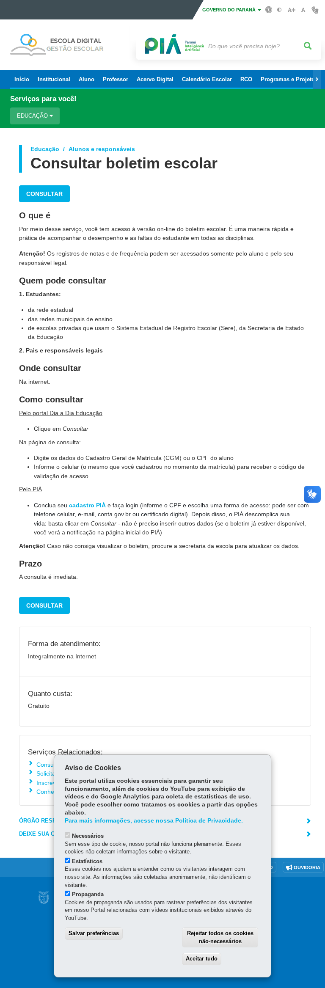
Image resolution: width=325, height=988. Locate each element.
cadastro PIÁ (87, 505)
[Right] (317, 79)
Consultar (44, 193)
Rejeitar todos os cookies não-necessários (220, 937)
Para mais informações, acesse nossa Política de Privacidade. (154, 820)
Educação (33, 116)
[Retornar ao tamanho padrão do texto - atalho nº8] (303, 10)
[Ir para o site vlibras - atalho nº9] (315, 10)
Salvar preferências (94, 933)
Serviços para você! (43, 99)
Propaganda (88, 894)
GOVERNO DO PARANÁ (229, 9)
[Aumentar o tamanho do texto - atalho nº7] (291, 10)
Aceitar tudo (202, 958)
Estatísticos (87, 861)
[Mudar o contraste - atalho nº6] (279, 10)
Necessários (88, 836)
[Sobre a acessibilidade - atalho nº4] (269, 9)
